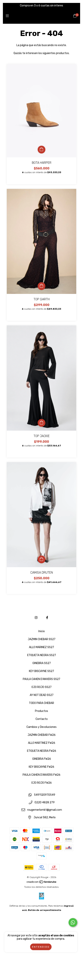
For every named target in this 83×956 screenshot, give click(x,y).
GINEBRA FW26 (41, 759)
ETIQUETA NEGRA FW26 (41, 751)
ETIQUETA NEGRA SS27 (41, 655)
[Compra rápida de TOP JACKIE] (41, 423)
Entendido (41, 946)
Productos (41, 711)
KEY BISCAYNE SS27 (41, 671)
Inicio (41, 631)
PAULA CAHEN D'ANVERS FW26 (41, 774)
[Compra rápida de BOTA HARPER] (41, 149)
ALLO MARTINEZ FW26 (41, 743)
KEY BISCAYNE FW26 (41, 766)
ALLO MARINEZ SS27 (41, 647)
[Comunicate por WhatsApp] (73, 922)
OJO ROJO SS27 (41, 687)
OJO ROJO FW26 (41, 782)
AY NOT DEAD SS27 (41, 695)
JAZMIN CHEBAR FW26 (42, 735)
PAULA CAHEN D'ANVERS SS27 (41, 679)
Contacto (42, 719)
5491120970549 (44, 795)
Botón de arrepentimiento (44, 910)
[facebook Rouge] (47, 617)
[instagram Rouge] (36, 617)
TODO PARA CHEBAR (41, 703)
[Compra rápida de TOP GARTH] (41, 286)
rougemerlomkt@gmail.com (44, 810)
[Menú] (8, 16)
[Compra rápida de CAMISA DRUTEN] (41, 559)
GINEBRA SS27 (41, 663)
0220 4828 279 (45, 802)
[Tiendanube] (41, 882)
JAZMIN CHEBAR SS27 (41, 639)
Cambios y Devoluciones (41, 727)
